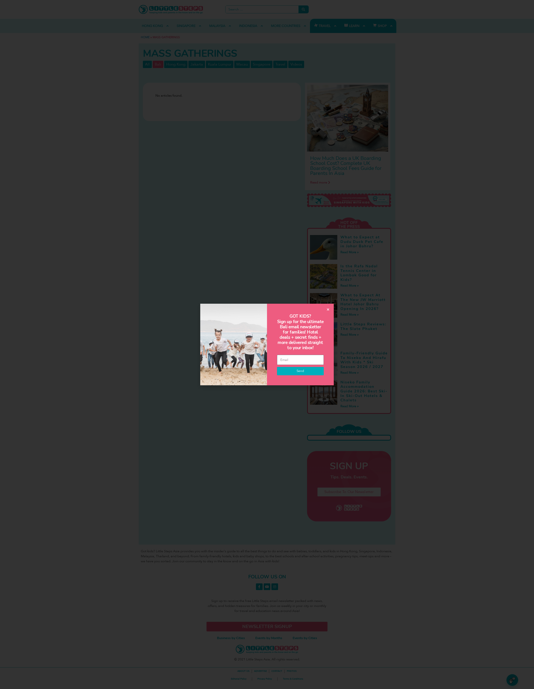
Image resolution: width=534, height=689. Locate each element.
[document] (267, 344)
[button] (328, 309)
